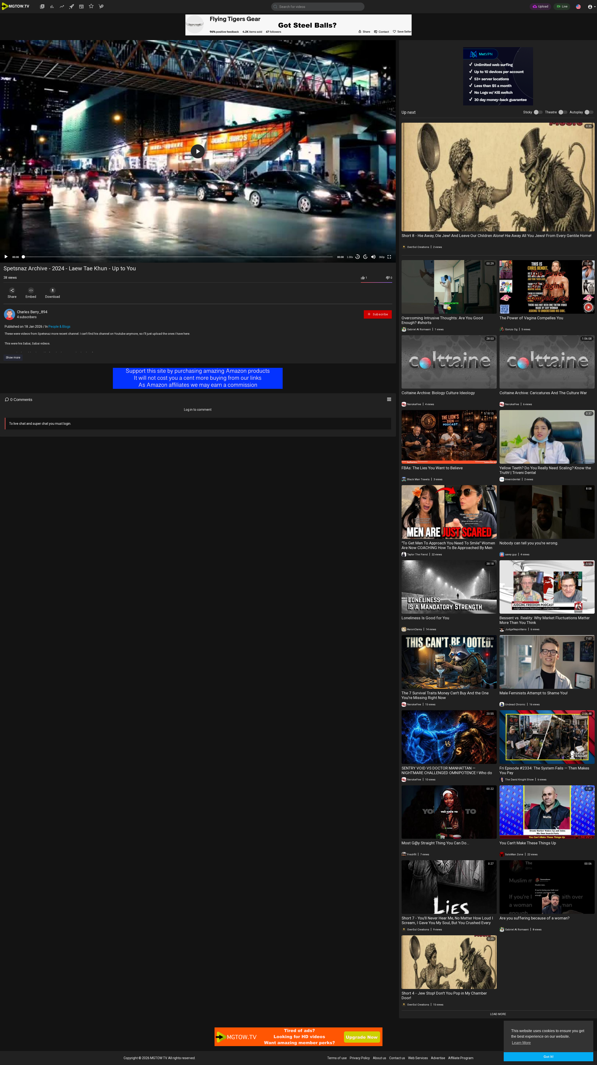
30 (357, 257)
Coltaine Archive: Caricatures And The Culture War (543, 392)
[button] (578, 6)
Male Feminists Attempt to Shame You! (534, 693)
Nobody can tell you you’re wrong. (529, 543)
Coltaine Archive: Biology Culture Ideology (438, 392)
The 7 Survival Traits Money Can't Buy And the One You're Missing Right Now (445, 695)
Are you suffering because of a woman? (534, 918)
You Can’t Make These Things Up (528, 843)
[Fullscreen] (389, 256)
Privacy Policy (360, 1058)
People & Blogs (59, 326)
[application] (198, 151)
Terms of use (337, 1058)
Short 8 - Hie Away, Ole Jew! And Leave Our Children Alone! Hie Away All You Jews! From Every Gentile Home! (496, 235)
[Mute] (373, 256)
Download (52, 297)
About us (379, 1058)
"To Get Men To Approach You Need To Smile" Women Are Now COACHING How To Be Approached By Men (448, 545)
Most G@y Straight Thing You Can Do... (435, 843)
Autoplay (576, 112)
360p (382, 257)
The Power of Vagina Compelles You (531, 318)
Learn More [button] (521, 1043)
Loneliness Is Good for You (425, 618)
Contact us (397, 1058)
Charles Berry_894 (32, 312)
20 (365, 257)
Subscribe (380, 314)
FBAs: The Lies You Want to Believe (432, 468)
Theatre (551, 112)
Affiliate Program (460, 1058)
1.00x (350, 257)
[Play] (6, 256)
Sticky (527, 112)
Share (12, 297)
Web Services (418, 1058)
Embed (31, 297)
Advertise (438, 1058)
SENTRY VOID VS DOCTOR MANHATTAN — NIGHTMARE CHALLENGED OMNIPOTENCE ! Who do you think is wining (447, 773)
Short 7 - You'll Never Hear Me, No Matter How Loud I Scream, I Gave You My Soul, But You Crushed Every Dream (447, 923)
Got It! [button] (549, 1056)
